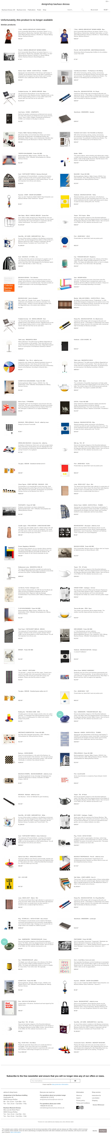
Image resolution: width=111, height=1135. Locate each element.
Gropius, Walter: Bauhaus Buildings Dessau (30, 132)
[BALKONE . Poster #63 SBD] (64, 180)
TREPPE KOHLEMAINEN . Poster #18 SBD (30, 153)
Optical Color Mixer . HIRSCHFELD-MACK (29, 856)
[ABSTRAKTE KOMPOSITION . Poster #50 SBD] (9, 739)
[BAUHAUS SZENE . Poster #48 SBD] (64, 552)
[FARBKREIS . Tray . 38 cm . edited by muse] (9, 366)
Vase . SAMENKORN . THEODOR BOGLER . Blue (87, 712)
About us (79, 1095)
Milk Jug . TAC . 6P (79, 443)
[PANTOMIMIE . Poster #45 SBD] (64, 945)
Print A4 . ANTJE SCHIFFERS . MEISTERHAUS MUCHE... (90, 50)
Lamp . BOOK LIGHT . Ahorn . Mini (83, 484)
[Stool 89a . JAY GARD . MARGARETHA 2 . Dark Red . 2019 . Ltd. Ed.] (64, 1028)
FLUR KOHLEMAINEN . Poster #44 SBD (29, 608)
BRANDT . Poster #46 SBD (25, 649)
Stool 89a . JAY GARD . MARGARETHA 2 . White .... (32, 815)
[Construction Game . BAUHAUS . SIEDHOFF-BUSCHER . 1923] (64, 1049)
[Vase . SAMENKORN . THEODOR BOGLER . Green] (9, 945)
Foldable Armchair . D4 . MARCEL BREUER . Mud (32, 319)
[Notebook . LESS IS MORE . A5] (64, 346)
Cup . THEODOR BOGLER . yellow (27, 960)
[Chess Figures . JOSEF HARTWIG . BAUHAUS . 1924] (9, 490)
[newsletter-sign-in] (75, 1081)
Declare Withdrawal (98, 1105)
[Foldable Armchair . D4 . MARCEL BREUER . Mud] (9, 325)
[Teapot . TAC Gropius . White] (64, 222)
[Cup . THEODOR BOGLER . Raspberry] (64, 263)
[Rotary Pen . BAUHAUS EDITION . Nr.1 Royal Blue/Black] (64, 98)
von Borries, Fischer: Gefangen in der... (29, 587)
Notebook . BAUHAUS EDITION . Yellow (85, 194)
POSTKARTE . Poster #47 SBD (26, 505)
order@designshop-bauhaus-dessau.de (52, 1108)
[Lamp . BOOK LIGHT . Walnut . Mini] (9, 904)
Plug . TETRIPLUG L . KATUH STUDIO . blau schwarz (33, 918)
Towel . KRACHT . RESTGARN (26, 670)
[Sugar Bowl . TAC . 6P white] (9, 1028)
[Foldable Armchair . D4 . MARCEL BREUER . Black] (9, 98)
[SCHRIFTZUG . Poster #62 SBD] (9, 987)
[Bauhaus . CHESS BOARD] (9, 759)
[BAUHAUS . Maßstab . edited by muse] (9, 801)
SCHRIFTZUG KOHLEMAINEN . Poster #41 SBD (31, 381)
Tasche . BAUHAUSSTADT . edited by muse (86, 1001)
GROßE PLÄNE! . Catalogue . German (84, 587)
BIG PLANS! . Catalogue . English (83, 815)
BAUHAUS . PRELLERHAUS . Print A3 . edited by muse (33, 422)
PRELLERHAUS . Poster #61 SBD (83, 753)
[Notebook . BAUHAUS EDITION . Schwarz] (64, 656)
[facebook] (77, 1108)
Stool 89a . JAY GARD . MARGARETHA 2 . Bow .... (32, 236)
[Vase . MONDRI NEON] (64, 284)
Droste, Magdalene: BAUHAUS (26, 546)
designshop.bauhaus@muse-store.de (51, 1099)
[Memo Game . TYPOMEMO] (9, 408)
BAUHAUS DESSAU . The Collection (28, 277)
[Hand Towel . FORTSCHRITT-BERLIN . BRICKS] (9, 635)
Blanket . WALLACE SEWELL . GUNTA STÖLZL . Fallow (89, 298)
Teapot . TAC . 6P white (80, 567)
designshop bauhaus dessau (56, 4)
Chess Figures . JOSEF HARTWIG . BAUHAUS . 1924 (33, 484)
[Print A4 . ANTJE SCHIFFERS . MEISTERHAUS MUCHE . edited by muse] (64, 56)
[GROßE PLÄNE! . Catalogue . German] (64, 594)
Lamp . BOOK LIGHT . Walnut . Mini (28, 898)
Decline (95, 1130)
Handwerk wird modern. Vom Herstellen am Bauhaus (88, 132)
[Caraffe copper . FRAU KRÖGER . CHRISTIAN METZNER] (9, 532)
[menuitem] (8, 10)
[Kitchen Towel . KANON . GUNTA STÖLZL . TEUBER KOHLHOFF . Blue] (64, 511)
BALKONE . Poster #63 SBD (81, 174)
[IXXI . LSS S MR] (9, 883)
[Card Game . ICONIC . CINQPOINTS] (9, 118)
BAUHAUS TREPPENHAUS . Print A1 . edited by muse (89, 856)
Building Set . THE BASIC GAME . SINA (29, 712)
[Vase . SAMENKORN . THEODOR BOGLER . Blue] (64, 718)
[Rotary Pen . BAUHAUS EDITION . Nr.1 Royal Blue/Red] (64, 904)
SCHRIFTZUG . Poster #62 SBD (27, 980)
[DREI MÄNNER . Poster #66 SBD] (64, 635)
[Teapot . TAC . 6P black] (64, 801)
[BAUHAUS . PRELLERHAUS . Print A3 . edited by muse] (9, 428)
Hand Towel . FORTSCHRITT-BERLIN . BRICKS (31, 629)
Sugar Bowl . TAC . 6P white (26, 1022)
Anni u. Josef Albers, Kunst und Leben (84, 960)
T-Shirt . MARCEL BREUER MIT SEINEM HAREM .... (32, 29)
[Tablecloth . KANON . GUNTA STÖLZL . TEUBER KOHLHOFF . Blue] (64, 739)
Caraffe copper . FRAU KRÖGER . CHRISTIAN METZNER (34, 525)
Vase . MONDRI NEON (80, 277)
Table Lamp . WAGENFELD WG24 (83, 360)
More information (15, 1132)
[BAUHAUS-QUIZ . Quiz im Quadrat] (9, 304)
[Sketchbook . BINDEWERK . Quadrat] (64, 118)
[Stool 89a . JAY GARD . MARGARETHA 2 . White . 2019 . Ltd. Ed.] (9, 821)
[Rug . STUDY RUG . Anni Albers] (9, 1049)
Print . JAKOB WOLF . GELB (82, 236)
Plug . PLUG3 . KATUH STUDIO (82, 836)
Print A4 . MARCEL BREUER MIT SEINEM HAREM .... (33, 50)
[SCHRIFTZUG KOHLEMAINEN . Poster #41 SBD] (9, 387)
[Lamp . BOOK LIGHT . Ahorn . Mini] (64, 490)
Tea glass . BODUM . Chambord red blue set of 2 (31, 463)
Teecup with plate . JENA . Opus (82, 608)
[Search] (82, 9)
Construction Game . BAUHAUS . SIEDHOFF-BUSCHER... (90, 1042)
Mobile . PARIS (78, 153)
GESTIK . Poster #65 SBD (81, 401)
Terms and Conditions (83, 1103)
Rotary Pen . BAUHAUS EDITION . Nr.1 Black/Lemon (88, 319)
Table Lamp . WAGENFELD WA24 (27, 339)
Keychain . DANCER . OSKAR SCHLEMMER (86, 980)
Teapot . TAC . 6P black (80, 794)
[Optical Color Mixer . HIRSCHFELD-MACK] (9, 863)
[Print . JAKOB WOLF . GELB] (64, 242)
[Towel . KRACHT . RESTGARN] (9, 677)
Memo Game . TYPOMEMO (26, 401)
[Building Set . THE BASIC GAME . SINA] (9, 718)
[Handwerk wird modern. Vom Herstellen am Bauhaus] (64, 139)
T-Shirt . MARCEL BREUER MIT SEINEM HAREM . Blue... (90, 29)
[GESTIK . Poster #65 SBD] (64, 408)
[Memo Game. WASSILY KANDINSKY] (64, 677)
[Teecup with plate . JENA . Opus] (64, 615)
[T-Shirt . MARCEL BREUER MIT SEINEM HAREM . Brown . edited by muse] (9, 36)
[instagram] (81, 1108)
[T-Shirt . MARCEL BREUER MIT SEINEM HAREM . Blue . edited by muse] (64, 36)
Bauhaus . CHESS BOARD (25, 753)
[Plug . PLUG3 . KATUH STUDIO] (64, 842)
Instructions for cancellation (96, 1097)
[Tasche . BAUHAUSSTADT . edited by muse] (64, 1007)
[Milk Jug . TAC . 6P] (64, 449)
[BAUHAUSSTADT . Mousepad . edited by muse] (64, 532)
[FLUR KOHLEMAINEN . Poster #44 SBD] (9, 615)
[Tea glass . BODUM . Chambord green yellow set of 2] (9, 697)
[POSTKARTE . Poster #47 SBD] (9, 511)
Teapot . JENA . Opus (80, 381)
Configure (103, 1130)
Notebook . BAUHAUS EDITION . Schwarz (85, 649)
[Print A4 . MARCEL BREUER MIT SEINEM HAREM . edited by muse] (9, 56)
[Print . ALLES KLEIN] (64, 780)
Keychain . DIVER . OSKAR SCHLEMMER (29, 194)
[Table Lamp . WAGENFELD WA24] (9, 346)
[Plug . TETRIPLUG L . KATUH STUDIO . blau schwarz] (9, 925)
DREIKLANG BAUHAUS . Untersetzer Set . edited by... (33, 443)
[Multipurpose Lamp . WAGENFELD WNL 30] (9, 573)
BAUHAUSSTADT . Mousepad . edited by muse (87, 525)
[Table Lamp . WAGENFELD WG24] (64, 366)
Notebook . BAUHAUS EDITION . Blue (84, 422)
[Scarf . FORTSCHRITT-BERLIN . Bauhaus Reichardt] (9, 180)
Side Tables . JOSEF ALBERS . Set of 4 (84, 877)
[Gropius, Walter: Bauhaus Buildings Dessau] (9, 139)
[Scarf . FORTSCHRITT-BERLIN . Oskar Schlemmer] (9, 842)
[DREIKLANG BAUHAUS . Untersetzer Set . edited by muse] (9, 449)
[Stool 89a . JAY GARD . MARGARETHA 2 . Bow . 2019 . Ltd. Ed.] (9, 242)
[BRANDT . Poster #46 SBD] (9, 656)
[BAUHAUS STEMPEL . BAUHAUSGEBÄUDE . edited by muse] (9, 780)
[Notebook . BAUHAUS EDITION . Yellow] (64, 201)
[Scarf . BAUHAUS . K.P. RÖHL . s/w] (9, 263)
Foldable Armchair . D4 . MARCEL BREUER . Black (32, 91)
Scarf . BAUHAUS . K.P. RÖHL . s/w (28, 257)
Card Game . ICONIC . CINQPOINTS (28, 112)
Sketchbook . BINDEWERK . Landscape (85, 918)
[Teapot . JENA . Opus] (64, 387)
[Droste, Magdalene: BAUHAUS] (9, 552)
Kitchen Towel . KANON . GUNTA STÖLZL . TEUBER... (33, 70)
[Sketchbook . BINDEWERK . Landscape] (64, 925)
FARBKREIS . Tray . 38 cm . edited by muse (30, 360)
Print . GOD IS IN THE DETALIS (27, 1001)
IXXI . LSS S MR (22, 877)
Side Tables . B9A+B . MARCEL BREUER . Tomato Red (33, 215)
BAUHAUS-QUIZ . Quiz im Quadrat (27, 298)
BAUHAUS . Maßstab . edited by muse (28, 794)
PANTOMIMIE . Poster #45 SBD (82, 939)
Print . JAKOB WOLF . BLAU (81, 463)
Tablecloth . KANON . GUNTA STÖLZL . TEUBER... (88, 732)
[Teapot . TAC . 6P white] (64, 573)
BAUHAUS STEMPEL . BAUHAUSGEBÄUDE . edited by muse (35, 774)
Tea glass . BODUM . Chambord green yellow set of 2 (33, 691)
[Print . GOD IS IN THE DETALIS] (9, 1007)
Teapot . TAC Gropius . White (82, 215)
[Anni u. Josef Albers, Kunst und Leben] (64, 966)
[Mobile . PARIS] (64, 160)
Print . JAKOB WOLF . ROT (81, 691)
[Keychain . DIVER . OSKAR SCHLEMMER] (9, 201)
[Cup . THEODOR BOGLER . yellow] (9, 966)
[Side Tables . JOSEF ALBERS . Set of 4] (64, 883)
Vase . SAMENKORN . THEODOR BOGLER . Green (32, 939)
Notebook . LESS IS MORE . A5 (82, 339)
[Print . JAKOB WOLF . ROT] (64, 697)
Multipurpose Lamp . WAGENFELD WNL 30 (30, 567)
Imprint (78, 1098)
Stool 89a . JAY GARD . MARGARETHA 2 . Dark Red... (89, 1022)
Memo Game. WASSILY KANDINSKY (84, 670)
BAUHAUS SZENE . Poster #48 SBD (84, 546)
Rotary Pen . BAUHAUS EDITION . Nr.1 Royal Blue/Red (89, 898)
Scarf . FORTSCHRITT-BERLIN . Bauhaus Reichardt (32, 174)
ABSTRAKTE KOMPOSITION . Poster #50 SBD (31, 732)
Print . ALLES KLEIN (79, 774)
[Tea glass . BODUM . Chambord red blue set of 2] (9, 470)
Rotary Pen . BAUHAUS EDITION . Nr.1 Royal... (87, 91)
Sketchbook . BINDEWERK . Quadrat (84, 112)
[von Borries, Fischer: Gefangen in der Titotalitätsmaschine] (9, 594)
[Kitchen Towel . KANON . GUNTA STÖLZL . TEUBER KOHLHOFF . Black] (9, 77)
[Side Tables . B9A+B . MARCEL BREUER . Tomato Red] (9, 222)
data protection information (60, 1084)
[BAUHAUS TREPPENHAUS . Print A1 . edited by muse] (64, 863)
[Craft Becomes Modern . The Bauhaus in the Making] (64, 77)
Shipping (94, 1100)
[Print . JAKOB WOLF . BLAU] (64, 470)
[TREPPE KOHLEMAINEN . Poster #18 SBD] (9, 160)
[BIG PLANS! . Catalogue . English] (64, 821)
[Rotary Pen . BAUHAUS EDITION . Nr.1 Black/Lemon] (64, 325)
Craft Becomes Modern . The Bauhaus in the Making (88, 70)
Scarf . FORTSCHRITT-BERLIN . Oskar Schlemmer (32, 836)
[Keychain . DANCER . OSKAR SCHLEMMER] (64, 987)
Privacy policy (80, 1100)
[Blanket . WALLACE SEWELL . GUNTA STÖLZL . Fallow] (64, 304)
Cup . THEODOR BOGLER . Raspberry (84, 257)
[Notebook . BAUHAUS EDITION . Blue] (64, 428)
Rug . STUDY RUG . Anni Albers (27, 1042)
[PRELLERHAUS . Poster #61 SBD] (64, 759)
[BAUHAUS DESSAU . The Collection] (9, 284)
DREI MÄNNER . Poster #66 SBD (83, 629)
